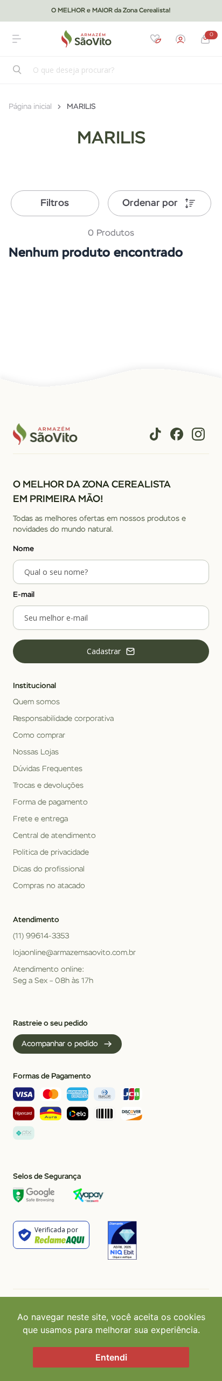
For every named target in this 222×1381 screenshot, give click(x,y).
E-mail (23, 595)
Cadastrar (104, 651)
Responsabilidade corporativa (63, 719)
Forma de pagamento (50, 802)
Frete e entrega (40, 819)
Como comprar (39, 735)
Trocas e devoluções (48, 785)
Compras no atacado (49, 886)
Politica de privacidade (51, 852)
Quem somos (36, 702)
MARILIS (81, 107)
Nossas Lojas (36, 752)
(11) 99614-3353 (41, 936)
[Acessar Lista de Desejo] (156, 39)
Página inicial (30, 107)
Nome (23, 549)
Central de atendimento (54, 836)
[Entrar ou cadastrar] (180, 39)
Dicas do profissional (49, 869)
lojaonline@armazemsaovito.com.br (74, 953)
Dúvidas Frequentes (47, 769)
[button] (17, 39)
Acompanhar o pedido (60, 1044)
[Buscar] (17, 71)
